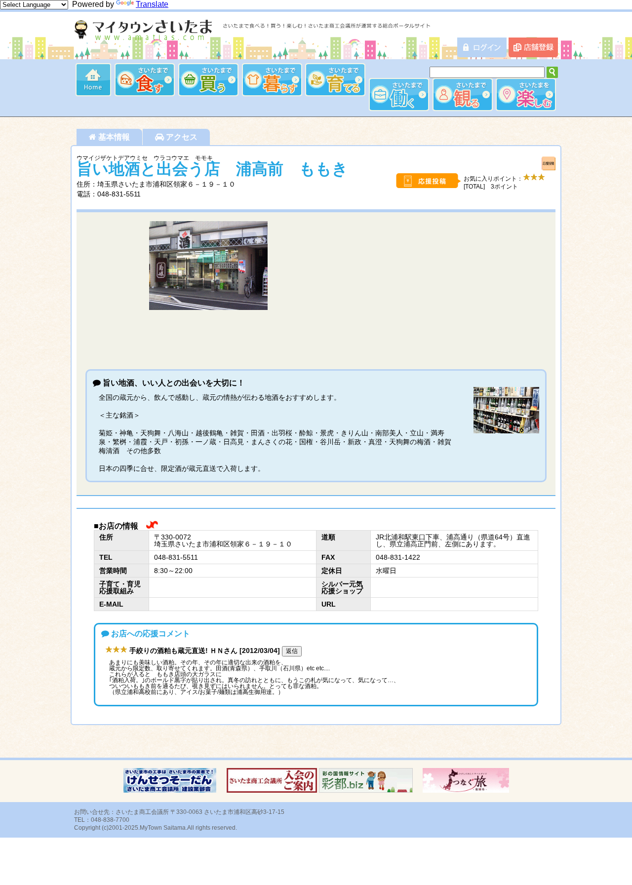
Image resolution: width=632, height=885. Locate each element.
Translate (152, 4)
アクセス (181, 137)
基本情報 (113, 137)
